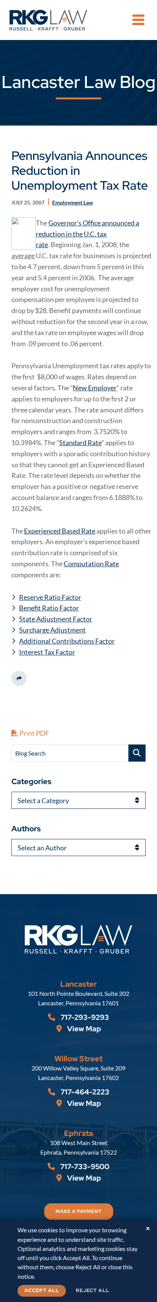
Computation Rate (91, 563)
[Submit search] (137, 753)
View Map (83, 1029)
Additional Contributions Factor (67, 641)
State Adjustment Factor (55, 619)
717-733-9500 (84, 1166)
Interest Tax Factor (47, 652)
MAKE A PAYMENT (79, 1211)
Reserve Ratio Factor (50, 597)
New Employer (95, 387)
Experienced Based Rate (59, 531)
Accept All (41, 1290)
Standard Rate (80, 442)
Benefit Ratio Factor (49, 608)
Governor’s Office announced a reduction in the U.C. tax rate (87, 234)
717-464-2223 (84, 1092)
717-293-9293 (84, 1017)
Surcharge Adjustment (52, 630)
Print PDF (33, 733)
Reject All (92, 1290)
